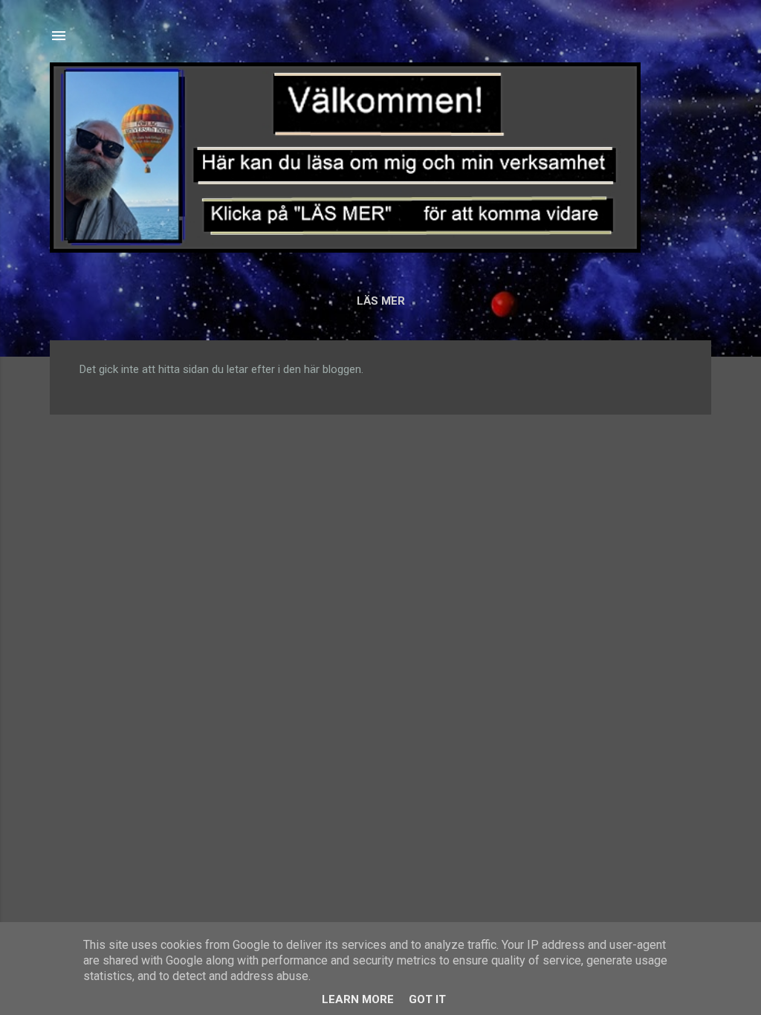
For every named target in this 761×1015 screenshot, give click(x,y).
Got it (427, 999)
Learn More (358, 999)
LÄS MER (381, 301)
